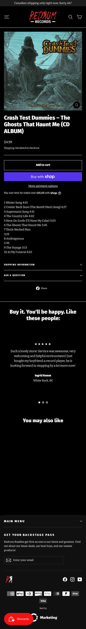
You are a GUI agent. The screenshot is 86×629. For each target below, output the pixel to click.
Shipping (9, 148)
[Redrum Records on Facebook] (65, 579)
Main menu (14, 521)
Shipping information (19, 264)
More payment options (43, 186)
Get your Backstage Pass (29, 535)
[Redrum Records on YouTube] (80, 579)
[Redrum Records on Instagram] (72, 579)
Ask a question (14, 275)
